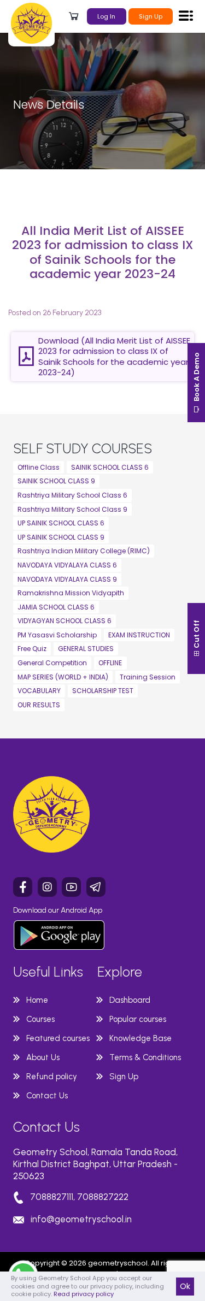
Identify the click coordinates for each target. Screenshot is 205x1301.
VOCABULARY (39, 690)
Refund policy (51, 1076)
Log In (106, 16)
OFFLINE (110, 662)
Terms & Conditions (145, 1057)
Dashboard (129, 1000)
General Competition (52, 662)
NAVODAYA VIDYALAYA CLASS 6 (67, 565)
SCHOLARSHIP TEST (102, 690)
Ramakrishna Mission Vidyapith (70, 593)
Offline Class (38, 467)
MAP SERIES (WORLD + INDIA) (62, 677)
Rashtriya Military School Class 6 (72, 495)
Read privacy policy (84, 1294)
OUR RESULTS (38, 704)
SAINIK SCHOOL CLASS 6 (110, 467)
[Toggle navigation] (186, 15)
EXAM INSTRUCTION (139, 635)
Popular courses (137, 1019)
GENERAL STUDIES (86, 648)
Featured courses (58, 1038)
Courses (40, 1019)
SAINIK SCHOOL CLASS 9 (56, 481)
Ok (185, 1286)
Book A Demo (196, 377)
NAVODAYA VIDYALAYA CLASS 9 (67, 579)
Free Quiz (31, 648)
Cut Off (196, 635)
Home (37, 1000)
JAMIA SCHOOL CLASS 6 (56, 607)
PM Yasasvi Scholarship (57, 635)
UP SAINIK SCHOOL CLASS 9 (60, 537)
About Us (43, 1057)
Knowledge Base (140, 1038)
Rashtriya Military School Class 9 (72, 509)
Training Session (147, 677)
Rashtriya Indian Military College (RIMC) (83, 550)
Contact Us (47, 1096)
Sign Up (150, 16)
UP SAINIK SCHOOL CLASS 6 (60, 523)
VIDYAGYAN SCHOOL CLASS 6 (64, 620)
